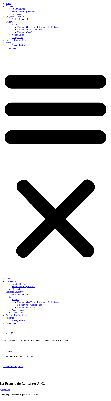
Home (8, 3)
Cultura (9, 22)
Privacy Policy (18, 45)
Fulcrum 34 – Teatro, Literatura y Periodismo (38, 27)
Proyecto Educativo (15, 16)
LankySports (17, 37)
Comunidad (11, 48)
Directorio (16, 14)
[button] (55, 163)
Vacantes (10, 42)
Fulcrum (15, 24)
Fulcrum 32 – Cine (26, 32)
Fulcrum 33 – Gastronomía (29, 29)
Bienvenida (11, 6)
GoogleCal (18, 366)
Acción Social (18, 35)
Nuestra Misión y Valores (23, 11)
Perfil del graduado (20, 19)
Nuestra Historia (19, 9)
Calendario (8, 366)
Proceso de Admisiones (16, 40)
